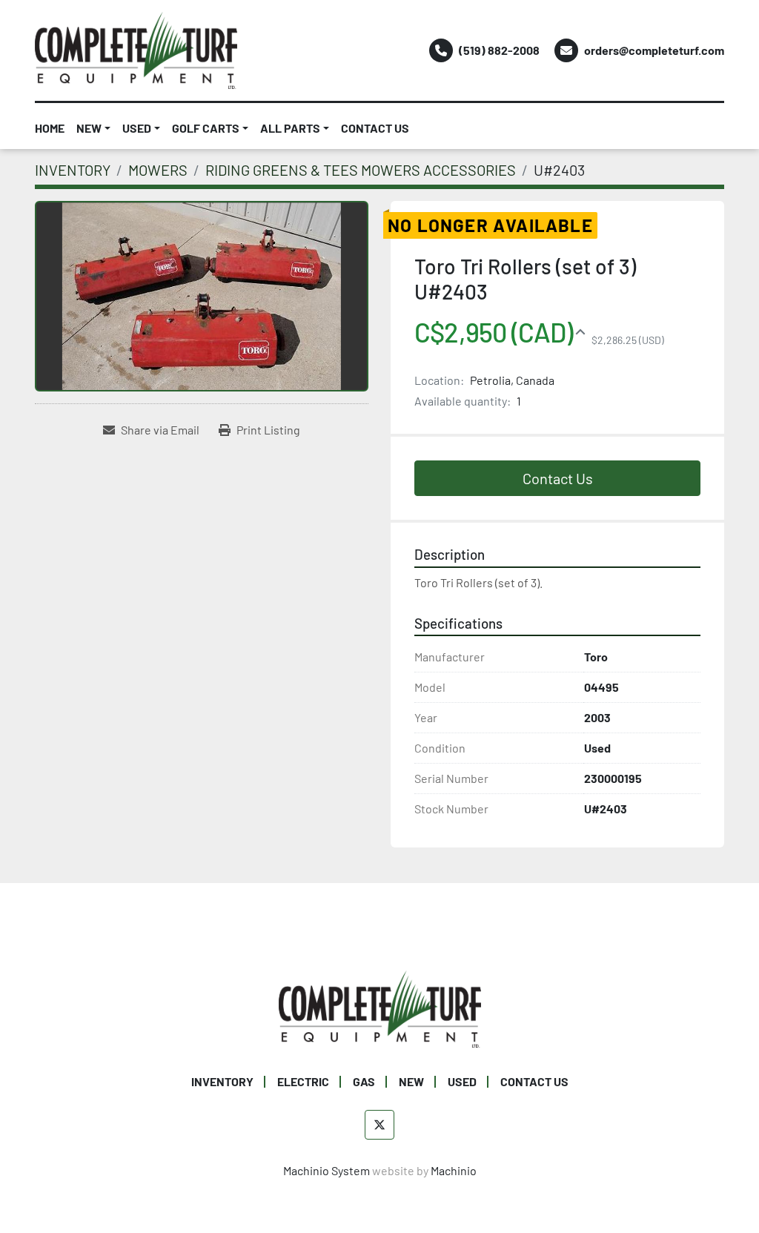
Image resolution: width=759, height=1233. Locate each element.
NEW (89, 128)
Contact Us (558, 478)
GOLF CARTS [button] (205, 128)
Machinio (454, 1170)
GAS (364, 1081)
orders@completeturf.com (654, 50)
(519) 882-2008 (499, 50)
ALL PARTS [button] (290, 128)
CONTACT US (375, 128)
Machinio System (326, 1170)
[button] (93, 128)
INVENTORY (222, 1081)
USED (136, 128)
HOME (49, 128)
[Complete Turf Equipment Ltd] (380, 1007)
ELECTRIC (303, 1081)
